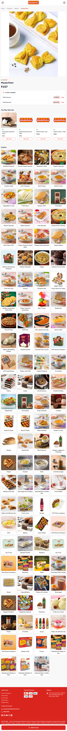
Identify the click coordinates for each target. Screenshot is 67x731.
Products (9, 8)
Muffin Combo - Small (59, 131)
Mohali (42, 723)
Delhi (38, 721)
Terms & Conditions (6, 693)
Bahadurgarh (17, 721)
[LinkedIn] (11, 715)
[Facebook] (2, 715)
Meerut (38, 723)
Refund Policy (4, 700)
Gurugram (63, 721)
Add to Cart (34, 727)
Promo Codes (4, 697)
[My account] (64, 2)
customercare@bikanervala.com (11, 708)
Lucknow (28, 723)
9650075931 (6, 711)
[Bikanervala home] (33, 3)
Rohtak (56, 723)
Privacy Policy (4, 695)
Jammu (23, 723)
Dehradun (33, 721)
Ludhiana (33, 723)
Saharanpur (62, 723)
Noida (52, 723)
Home (2, 8)
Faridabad (43, 721)
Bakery (16, 8)
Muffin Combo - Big (41, 131)
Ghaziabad (49, 721)
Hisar (3, 723)
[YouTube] (7, 715)
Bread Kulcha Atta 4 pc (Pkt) (25, 132)
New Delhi (47, 723)
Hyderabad (8, 723)
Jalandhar (18, 723)
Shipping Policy (5, 702)
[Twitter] (9, 715)
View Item (9, 139)
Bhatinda (23, 721)
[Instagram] (4, 715)
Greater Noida (56, 721)
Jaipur (13, 723)
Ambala (11, 721)
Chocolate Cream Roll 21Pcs (8, 132)
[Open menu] (2, 2)
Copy (62, 97)
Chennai (29, 721)
